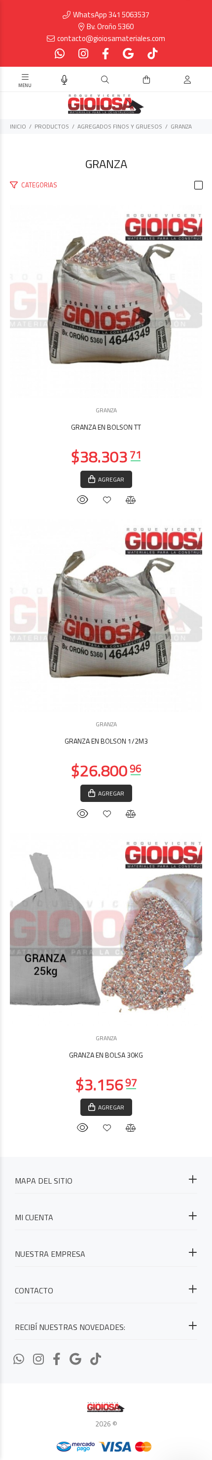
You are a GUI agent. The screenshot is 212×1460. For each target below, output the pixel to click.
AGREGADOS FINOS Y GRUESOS (119, 126)
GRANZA (181, 126)
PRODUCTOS (52, 126)
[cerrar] (202, 81)
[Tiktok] (151, 53)
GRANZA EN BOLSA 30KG (106, 1055)
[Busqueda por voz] (64, 80)
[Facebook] (105, 53)
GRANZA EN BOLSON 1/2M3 (106, 741)
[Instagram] (83, 53)
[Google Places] (128, 53)
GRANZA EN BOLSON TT (106, 427)
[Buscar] (105, 80)
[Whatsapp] (61, 53)
